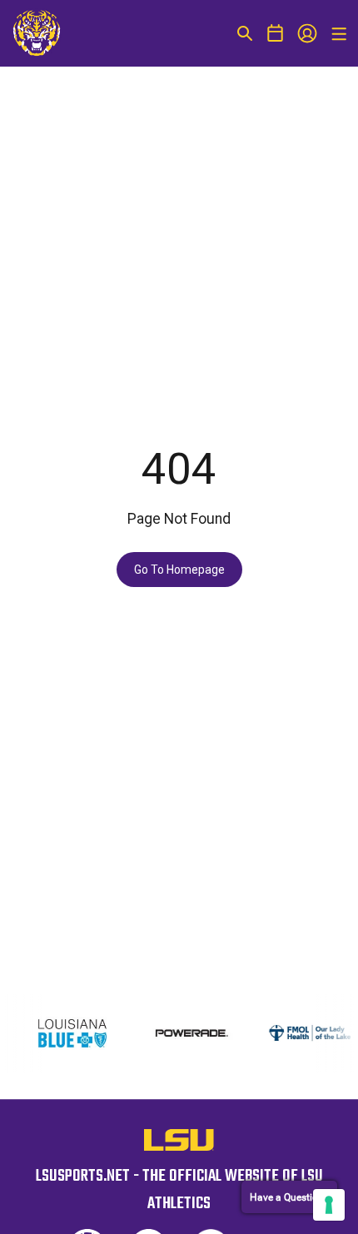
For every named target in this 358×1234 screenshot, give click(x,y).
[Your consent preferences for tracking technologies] (329, 1205)
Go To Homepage (179, 569)
